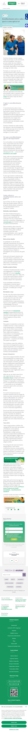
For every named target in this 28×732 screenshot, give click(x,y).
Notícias (14, 638)
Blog (14, 641)
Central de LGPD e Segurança (14, 628)
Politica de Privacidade (17, 718)
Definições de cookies (14, 729)
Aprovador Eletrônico (14, 671)
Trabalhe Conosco (14, 633)
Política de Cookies (8, 718)
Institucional (14, 625)
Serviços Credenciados (14, 663)
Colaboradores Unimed (14, 666)
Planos (6, 579)
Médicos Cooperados (14, 661)
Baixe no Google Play (13, 681)
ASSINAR (14, 539)
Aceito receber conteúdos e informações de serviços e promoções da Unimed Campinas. (14, 536)
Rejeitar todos (14, 726)
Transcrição (10, 586)
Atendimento (19, 583)
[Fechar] (26, 706)
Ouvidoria (18, 586)
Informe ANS (14, 643)
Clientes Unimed (14, 656)
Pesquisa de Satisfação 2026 (14, 646)
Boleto (13, 579)
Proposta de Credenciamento (14, 635)
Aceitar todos (14, 722)
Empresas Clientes (14, 658)
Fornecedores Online (14, 669)
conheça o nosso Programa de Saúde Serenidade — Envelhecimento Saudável (13, 489)
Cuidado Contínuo (6, 8)
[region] (14, 718)
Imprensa (14, 630)
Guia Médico (20, 579)
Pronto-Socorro (9, 583)
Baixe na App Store (13, 684)
